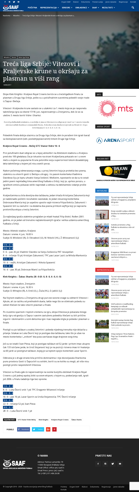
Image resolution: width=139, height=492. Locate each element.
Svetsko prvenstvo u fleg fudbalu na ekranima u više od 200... (122, 227)
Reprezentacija (48, 7)
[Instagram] (9, 2)
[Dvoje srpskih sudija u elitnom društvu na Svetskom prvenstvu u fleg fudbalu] (102, 214)
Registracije (123, 2)
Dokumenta (85, 2)
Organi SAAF (66, 2)
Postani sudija (97, 2)
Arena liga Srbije (24, 57)
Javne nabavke (110, 2)
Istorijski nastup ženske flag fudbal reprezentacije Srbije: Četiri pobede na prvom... (122, 322)
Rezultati (107, 7)
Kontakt (133, 2)
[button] (132, 7)
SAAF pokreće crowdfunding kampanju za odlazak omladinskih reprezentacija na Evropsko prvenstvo (122, 308)
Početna (32, 7)
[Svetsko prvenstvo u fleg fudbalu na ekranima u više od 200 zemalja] (102, 228)
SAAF (94, 7)
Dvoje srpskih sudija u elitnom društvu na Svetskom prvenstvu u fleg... (123, 213)
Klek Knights (43, 420)
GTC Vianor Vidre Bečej (27, 420)
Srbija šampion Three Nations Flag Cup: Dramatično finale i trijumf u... (122, 336)
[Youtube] (18, 2)
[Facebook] (5, 2)
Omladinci (81, 7)
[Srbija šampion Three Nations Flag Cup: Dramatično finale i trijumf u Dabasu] (102, 337)
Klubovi (76, 2)
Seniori (66, 7)
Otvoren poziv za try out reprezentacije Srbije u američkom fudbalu (120, 241)
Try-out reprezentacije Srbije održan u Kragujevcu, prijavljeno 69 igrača (123, 199)
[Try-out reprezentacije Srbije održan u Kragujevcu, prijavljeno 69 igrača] (102, 201)
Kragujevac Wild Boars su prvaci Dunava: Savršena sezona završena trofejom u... (123, 254)
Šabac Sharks (77, 420)
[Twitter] (14, 2)
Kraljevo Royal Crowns (60, 420)
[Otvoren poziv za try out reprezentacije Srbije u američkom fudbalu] (102, 242)
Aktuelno (7, 57)
